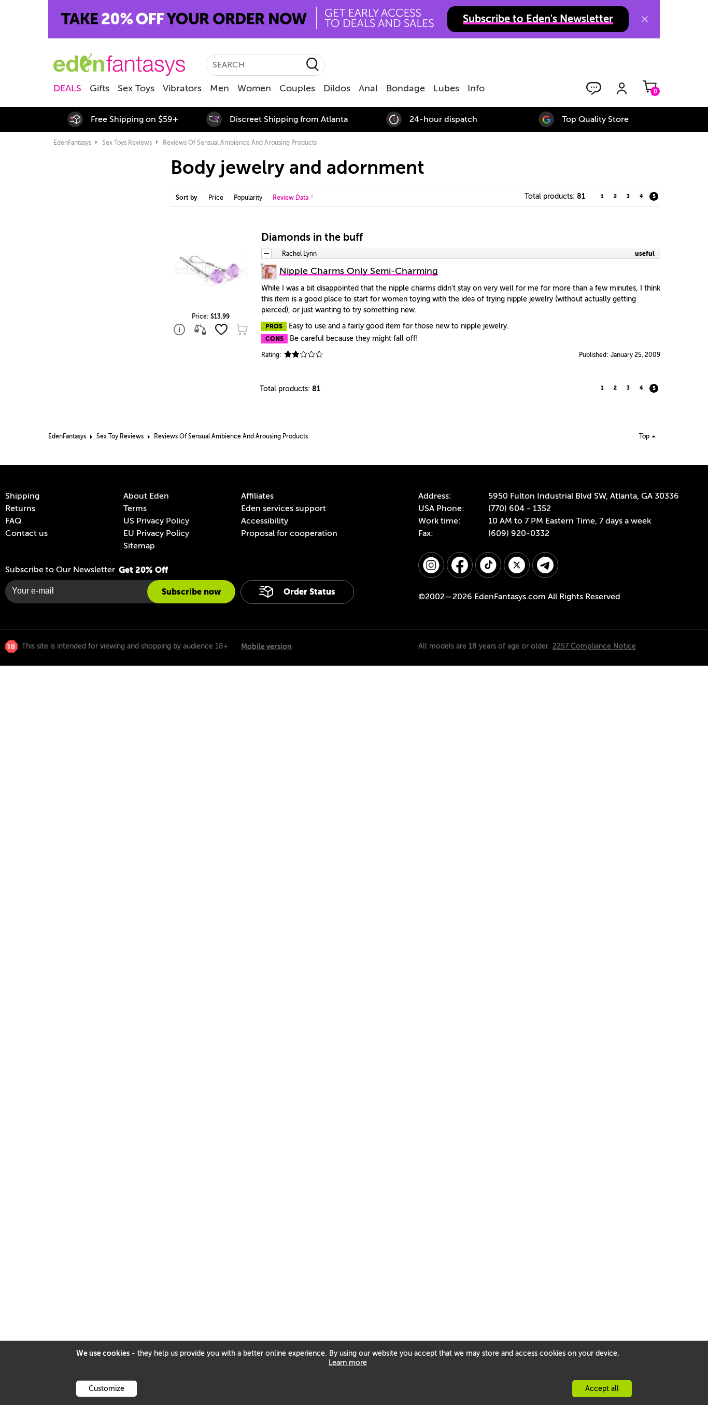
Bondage (405, 88)
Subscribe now (191, 592)
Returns (20, 508)
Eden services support (283, 508)
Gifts (99, 88)
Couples (297, 88)
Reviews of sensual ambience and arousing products (240, 142)
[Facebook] (460, 565)
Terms (135, 508)
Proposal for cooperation (289, 533)
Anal (368, 88)
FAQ (13, 521)
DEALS (67, 88)
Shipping (22, 496)
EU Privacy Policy (156, 533)
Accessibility (264, 521)
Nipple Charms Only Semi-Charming (358, 271)
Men (219, 88)
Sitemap (139, 545)
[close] (644, 19)
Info (476, 88)
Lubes (446, 88)
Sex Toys (136, 88)
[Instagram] (431, 565)
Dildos (336, 88)
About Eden (146, 496)
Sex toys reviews (127, 142)
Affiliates (257, 496)
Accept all (602, 1389)
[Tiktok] (488, 565)
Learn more (348, 1363)
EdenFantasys (72, 142)
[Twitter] (517, 565)
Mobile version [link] (266, 646)
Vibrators (182, 88)
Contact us (26, 533)
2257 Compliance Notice (594, 646)
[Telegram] (545, 565)
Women (254, 88)
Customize (106, 1389)
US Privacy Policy (156, 521)
